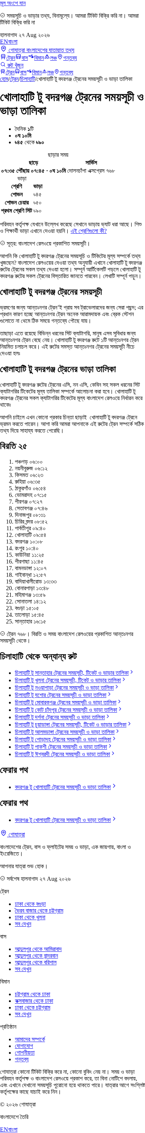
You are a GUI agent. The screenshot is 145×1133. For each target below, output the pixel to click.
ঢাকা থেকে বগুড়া (30, 904)
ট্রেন (10, 58)
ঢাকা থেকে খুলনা (30, 917)
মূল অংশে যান (13, 3)
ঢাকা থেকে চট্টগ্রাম (32, 1007)
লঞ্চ (53, 58)
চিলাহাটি (27, 79)
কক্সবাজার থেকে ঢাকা (34, 1001)
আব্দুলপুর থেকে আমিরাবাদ (38, 949)
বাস (25, 58)
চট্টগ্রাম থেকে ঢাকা (32, 994)
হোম (4, 79)
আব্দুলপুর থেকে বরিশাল (36, 962)
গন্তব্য (70, 58)
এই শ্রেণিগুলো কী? (89, 231)
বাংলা (12, 41)
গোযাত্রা (16, 834)
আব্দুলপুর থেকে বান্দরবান (36, 956)
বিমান (39, 58)
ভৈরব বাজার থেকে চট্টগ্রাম (39, 910)
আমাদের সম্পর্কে (30, 1039)
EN (4, 41)
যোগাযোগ (24, 1046)
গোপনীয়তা (25, 1052)
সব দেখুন (23, 924)
